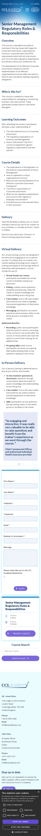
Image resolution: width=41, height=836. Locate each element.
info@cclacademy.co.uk (11, 725)
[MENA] (12, 9)
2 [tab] (22, 464)
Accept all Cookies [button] (20, 822)
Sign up (9, 789)
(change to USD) (18, 4)
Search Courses (20, 658)
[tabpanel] (20, 436)
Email (7, 525)
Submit (21, 588)
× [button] (38, 792)
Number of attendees (14, 536)
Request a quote (21, 633)
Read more (29, 801)
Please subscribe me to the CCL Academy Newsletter (17, 571)
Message (8, 547)
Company (8, 503)
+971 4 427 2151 (8, 756)
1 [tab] (19, 464)
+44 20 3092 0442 (9, 718)
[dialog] (20, 813)
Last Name (9, 492)
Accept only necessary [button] (20, 827)
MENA (37, 4)
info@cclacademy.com (11, 762)
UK (32, 4)
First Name (9, 481)
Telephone (8, 514)
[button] (20, 832)
